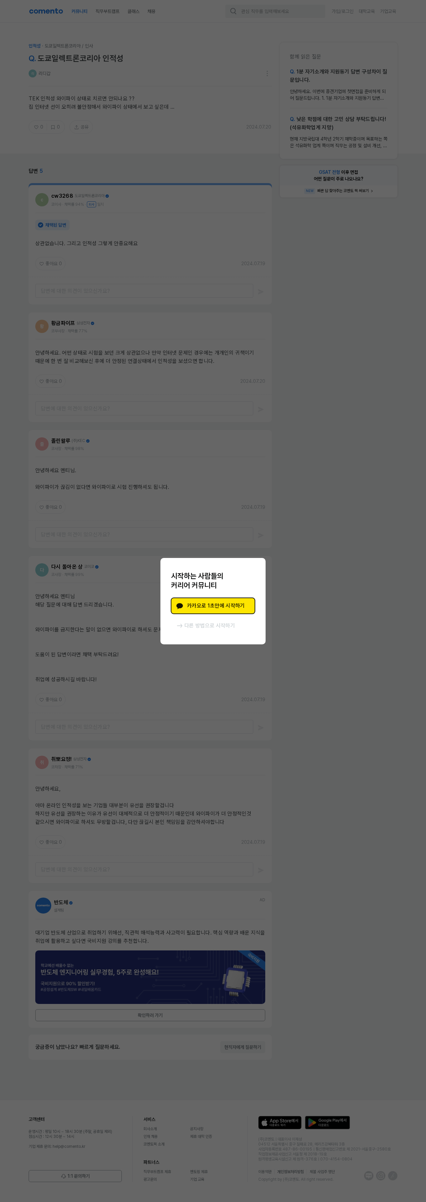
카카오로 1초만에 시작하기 (216, 605)
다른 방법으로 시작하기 (209, 625)
